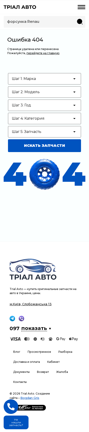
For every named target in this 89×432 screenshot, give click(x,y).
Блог (16, 351)
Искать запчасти (44, 145)
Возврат (43, 372)
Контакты (20, 382)
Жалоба (62, 372)
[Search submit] (79, 21)
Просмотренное (39, 351)
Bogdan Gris (29, 398)
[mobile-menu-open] (81, 7)
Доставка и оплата (26, 362)
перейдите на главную (43, 53)
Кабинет (53, 362)
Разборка (65, 351)
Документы (21, 372)
